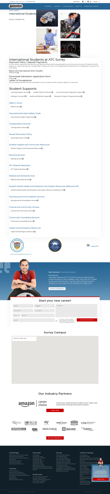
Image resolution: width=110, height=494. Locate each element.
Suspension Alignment (85, 484)
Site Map (26, 491)
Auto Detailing (12, 459)
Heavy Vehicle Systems (85, 481)
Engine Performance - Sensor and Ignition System (89, 474)
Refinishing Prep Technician (62, 471)
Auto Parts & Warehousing (62, 458)
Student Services (68, 6)
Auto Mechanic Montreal (38, 461)
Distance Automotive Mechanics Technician (89, 463)
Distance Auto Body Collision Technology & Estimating (90, 460)
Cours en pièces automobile (39, 481)
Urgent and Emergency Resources (22, 232)
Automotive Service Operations (16, 456)
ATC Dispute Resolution (19, 169)
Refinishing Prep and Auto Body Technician (66, 469)
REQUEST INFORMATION (16, 19)
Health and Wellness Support (40, 96)
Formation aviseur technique (39, 478)
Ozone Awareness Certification (16, 463)
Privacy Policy (32, 491)
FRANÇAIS (95, 1)
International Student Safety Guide (23, 117)
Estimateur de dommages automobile (41, 479)
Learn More (55, 410)
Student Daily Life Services (42, 92)
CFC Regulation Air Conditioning (63, 466)
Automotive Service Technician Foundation (18, 455)
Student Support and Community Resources (26, 148)
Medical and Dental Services (20, 180)
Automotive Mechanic (14, 471)
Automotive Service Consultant (63, 461)
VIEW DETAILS (13, 73)
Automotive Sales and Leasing (16, 479)
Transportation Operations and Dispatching (19, 475)
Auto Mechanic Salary (37, 462)
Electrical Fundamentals (85, 469)
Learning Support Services (20, 92)
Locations (57, 6)
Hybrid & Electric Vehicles (85, 482)
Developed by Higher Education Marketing (92, 491)
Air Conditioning (83, 455)
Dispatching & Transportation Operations (42, 466)
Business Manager (13, 478)
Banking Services (16, 159)
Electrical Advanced (84, 468)
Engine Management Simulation (87, 471)
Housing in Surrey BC (18, 96)
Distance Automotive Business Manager (89, 462)
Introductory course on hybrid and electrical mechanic (43, 468)
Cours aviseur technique (38, 482)
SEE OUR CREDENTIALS (55, 438)
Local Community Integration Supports (69, 92)
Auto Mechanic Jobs (37, 459)
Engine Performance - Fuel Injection (88, 472)
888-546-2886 (31, 1)
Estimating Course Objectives (86, 477)
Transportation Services (19, 127)
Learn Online (76, 1)
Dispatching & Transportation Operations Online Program (89, 466)
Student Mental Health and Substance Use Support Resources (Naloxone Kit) (37, 190)
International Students (91, 6)
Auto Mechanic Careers (38, 456)
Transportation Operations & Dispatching (18, 458)
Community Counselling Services (22, 221)
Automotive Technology (14, 462)
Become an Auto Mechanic (39, 465)
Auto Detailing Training (61, 456)
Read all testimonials (57, 288)
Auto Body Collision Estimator (63, 455)
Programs (48, 6)
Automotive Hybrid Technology (63, 459)
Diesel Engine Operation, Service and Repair (90, 458)
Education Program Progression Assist (67, 96)
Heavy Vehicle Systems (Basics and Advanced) (88, 479)
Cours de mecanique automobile (40, 476)
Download (12, 78)
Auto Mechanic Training (38, 463)
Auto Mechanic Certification (39, 458)
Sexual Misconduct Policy (19, 138)
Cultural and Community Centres (22, 211)
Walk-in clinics (16, 107)
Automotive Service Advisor (15, 461)
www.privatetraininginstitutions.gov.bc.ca (20, 254)
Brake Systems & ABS (84, 456)
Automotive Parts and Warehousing (17, 473)
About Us (78, 6)
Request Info (100, 479)
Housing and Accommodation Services (24, 200)
